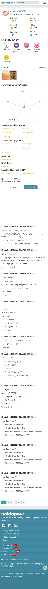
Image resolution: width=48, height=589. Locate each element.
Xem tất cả (42, 67)
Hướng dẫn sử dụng (11, 530)
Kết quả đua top (11, 551)
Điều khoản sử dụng (11, 534)
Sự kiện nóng (10, 548)
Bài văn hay (9, 545)
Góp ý (5, 540)
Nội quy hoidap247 (10, 537)
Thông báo (9, 554)
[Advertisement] (24, 207)
